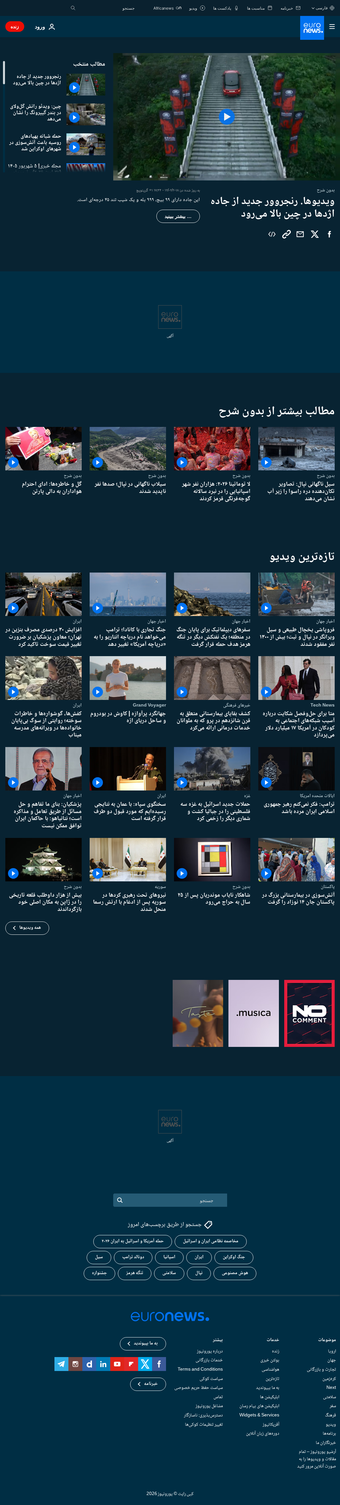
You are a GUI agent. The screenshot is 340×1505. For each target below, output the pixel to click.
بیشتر (218, 1340)
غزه (247, 795)
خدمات (273, 1340)
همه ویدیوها (30, 928)
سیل (99, 1258)
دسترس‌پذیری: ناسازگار (203, 1415)
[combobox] (106, 8)
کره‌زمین (329, 1379)
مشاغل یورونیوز (209, 1406)
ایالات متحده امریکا (317, 795)
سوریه (160, 886)
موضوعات (327, 1340)
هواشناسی (270, 1370)
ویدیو (331, 1425)
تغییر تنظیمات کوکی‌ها (204, 1425)
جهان (331, 1361)
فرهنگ (330, 1415)
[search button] (73, 8)
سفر (333, 1406)
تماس (218, 1397)
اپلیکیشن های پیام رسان (259, 1406)
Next (331, 1388)
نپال (199, 1273)
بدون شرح (326, 475)
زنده (15, 26)
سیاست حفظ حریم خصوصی (198, 1388)
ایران (77, 621)
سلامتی (169, 1273)
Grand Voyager (149, 705)
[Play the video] (226, 116)
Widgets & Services (259, 1415)
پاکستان (328, 886)
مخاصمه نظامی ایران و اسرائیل (210, 1242)
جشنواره (99, 1273)
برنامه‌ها (329, 1434)
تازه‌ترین (272, 1379)
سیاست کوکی (211, 1379)
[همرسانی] (300, 234)
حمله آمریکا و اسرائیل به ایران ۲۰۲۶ (133, 1242)
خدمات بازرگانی (209, 1361)
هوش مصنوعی (235, 1273)
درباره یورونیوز (210, 1351)
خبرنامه (151, 1384)
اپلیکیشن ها (269, 1397)
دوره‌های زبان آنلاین (262, 1434)
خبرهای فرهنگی (236, 705)
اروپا (332, 1351)
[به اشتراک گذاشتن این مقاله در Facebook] (329, 234)
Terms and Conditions (200, 1370)
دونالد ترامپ (133, 1258)
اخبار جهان (325, 621)
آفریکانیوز (271, 1425)
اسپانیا (169, 1258)
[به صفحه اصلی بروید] (312, 28)
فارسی (322, 7)
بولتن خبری (269, 1361)
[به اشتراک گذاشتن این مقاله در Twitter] (314, 234)
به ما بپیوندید (267, 1388)
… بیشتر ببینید (178, 216)
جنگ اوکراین (234, 1258)
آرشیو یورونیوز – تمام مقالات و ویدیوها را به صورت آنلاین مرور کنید (316, 1459)
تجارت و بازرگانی (321, 1370)
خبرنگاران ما (326, 1443)
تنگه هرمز (134, 1273)
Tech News (322, 705)
